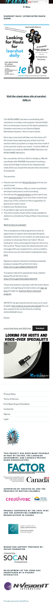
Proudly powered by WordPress (16, 601)
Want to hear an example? (15, 225)
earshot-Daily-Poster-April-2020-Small (17, 328)
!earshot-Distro (24, 194)
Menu (28, 7)
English (34, 2)
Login (6, 419)
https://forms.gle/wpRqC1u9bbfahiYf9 (20, 267)
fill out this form (29, 182)
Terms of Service (11, 399)
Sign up (7, 414)
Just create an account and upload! (26, 306)
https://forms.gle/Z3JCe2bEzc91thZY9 (20, 279)
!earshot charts (15, 198)
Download (40, 328)
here (6, 255)
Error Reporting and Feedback (16, 404)
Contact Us (8, 409)
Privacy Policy (10, 394)
